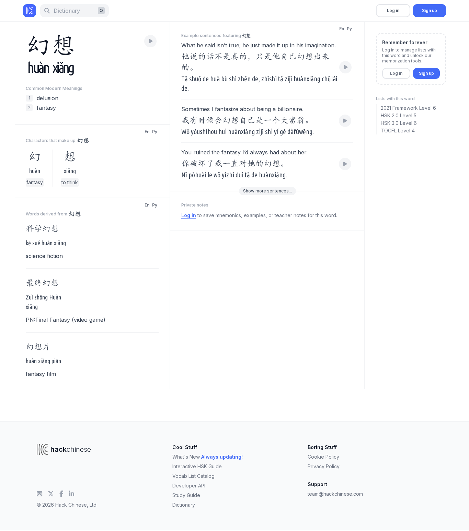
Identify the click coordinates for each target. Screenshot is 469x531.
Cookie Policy (323, 457)
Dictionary (183, 505)
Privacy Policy (324, 466)
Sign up (429, 10)
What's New (207, 457)
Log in (393, 10)
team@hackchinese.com (335, 494)
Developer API (188, 485)
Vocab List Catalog (193, 476)
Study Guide (186, 495)
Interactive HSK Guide (197, 466)
